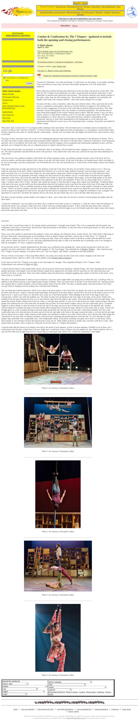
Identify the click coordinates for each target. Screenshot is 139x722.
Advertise (80, 14)
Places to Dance (72, 692)
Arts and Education (109, 7)
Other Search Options (11, 91)
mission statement (101, 709)
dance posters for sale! (45, 709)
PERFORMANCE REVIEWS (18, 36)
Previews (87, 7)
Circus (4, 103)
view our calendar (27, 709)
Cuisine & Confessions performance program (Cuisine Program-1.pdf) (70, 76)
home (16, 709)
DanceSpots (96, 7)
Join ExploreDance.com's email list (52, 12)
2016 (28, 264)
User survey (116, 12)
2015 (35, 264)
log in (74, 26)
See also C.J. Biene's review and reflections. (54, 71)
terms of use (126, 709)
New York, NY (8, 121)
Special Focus (61, 7)
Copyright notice (88, 12)
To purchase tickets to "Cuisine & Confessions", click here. (60, 62)
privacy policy (73, 711)
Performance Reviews (75, 7)
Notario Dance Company (61, 258)
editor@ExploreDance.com (76, 718)
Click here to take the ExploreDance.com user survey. (80, 19)
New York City (8, 115)
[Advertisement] (18, 46)
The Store (98, 12)
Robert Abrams (8, 94)
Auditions (100, 692)
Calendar (107, 12)
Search (84, 3)
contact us (115, 709)
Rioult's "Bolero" (88, 249)
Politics (108, 692)
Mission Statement (73, 12)
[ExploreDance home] (18, 16)
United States (7, 112)
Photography (91, 692)
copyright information (65, 709)
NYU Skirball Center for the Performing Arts (13, 107)
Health (50, 694)
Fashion (82, 692)
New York (6, 118)
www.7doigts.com (59, 66)
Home (76, 3)
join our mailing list (84, 709)
